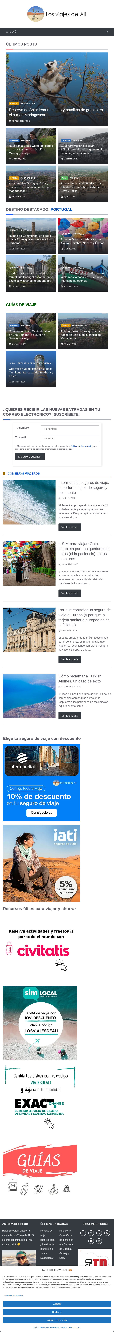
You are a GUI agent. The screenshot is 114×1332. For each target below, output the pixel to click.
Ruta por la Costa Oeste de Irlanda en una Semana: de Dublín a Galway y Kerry (31, 149)
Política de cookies (41, 1327)
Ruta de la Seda (27, 363)
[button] (107, 32)
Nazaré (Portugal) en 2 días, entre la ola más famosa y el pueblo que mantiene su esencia (82, 277)
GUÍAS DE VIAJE (21, 305)
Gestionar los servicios (13, 1295)
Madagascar (27, 104)
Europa (14, 140)
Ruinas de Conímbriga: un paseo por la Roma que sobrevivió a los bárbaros (30, 239)
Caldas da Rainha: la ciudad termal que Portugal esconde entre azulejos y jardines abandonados (31, 277)
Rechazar (57, 1312)
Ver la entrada (69, 527)
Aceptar (57, 1304)
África (14, 104)
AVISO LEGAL (74, 1327)
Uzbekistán (44, 363)
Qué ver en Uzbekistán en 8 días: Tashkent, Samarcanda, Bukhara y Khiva (31, 372)
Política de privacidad (59, 1327)
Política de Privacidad (81, 446)
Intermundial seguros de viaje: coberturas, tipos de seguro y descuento (83, 487)
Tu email (20, 437)
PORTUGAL (61, 209)
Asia (64, 178)
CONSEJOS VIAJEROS (24, 473)
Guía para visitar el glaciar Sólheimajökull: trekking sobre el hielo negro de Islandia (81, 149)
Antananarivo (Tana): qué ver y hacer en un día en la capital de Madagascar (29, 187)
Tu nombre (22, 427)
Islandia (77, 140)
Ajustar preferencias (57, 1320)
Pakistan (74, 178)
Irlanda (25, 140)
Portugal (26, 230)
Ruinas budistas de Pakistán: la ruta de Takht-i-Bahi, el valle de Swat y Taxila (81, 187)
